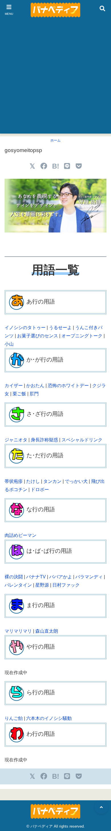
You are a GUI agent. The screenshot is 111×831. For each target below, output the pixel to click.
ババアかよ (60, 576)
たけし (33, 481)
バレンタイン (18, 585)
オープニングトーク (81, 335)
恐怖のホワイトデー (68, 385)
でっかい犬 (76, 481)
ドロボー (40, 489)
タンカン (52, 481)
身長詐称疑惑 (44, 439)
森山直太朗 (46, 631)
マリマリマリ (18, 631)
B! (55, 166)
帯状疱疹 (14, 481)
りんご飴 (14, 718)
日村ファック (66, 585)
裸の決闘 (14, 576)
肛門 (34, 393)
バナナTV (36, 576)
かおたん (35, 385)
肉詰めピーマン (20, 535)
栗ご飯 (19, 393)
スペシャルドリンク (81, 439)
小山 (9, 344)
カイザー (14, 385)
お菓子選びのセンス (37, 335)
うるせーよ (60, 327)
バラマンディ (89, 576)
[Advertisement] (55, 78)
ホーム (55, 140)
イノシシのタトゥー (25, 327)
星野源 (42, 585)
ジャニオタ (16, 439)
